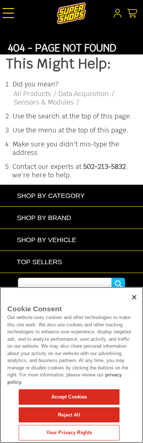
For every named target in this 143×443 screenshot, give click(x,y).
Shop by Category (51, 195)
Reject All (69, 415)
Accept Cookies (69, 397)
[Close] (134, 297)
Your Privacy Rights (69, 432)
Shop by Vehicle (46, 240)
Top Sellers (39, 262)
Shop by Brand (44, 218)
